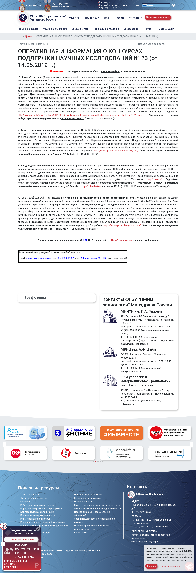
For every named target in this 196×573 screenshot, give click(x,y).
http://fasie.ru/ (154, 179)
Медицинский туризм (55, 29)
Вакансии (25, 501)
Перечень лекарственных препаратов (41, 508)
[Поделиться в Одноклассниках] (170, 43)
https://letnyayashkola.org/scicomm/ (122, 225)
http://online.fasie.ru (91, 186)
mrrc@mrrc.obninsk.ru (131, 371)
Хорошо (151, 566)
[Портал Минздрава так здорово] (121, 433)
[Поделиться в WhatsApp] (174, 43)
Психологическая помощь (88, 494)
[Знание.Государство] (25, 433)
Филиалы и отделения (106, 29)
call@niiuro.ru (127, 404)
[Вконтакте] (76, 5)
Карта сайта (80, 532)
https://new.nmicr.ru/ (121, 240)
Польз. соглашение (170, 566)
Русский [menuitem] (149, 5)
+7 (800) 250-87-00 (109, 5)
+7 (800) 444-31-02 (131, 337)
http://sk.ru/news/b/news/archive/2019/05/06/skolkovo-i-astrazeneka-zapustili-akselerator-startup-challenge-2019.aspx (80, 115)
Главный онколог (28, 29)
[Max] (85, 5)
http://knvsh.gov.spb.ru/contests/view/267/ (116, 150)
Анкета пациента (29, 494)
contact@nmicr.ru (129, 340)
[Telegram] (72, 5)
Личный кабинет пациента (34, 498)
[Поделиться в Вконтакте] (167, 43)
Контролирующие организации (37, 512)
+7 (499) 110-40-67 (109, 8)
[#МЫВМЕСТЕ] (73, 433)
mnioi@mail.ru (127, 344)
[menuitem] (156, 5)
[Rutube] (89, 5)
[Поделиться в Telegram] (177, 43)
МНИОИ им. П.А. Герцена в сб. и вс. (13, 565)
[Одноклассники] (80, 5)
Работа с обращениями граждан (37, 505)
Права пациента (83, 501)
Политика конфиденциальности (37, 515)
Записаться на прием (157, 17)
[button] (175, 17)
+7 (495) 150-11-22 (109, 2)
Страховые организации (87, 498)
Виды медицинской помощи (35, 518)
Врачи (107, 17)
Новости (119, 17)
